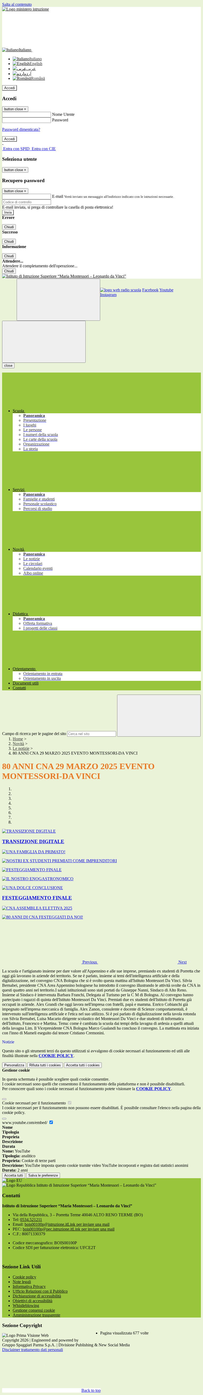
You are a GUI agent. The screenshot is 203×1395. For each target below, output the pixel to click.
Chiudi (9, 227)
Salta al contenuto (17, 4)
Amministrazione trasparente (36, 1315)
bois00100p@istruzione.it (67, 1224)
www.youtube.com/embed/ (25, 1122)
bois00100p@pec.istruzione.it (68, 1229)
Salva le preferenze (43, 1175)
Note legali (22, 1281)
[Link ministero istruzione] (25, 9)
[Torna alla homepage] (101, 276)
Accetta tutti (83, 1065)
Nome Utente (63, 114)
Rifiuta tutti (45, 1065)
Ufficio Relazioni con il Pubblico (40, 1291)
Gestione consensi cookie (34, 1310)
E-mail (57, 196)
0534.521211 (31, 1219)
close (8, 366)
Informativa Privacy (29, 1286)
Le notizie (21, 748)
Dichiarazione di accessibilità (37, 1296)
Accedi (9, 88)
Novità (18, 743)
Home (18, 739)
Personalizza (14, 1065)
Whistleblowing (26, 1305)
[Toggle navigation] (44, 342)
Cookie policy (24, 1277)
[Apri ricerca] (58, 300)
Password (60, 120)
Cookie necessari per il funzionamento (34, 1103)
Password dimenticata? (21, 129)
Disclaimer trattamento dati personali (32, 1349)
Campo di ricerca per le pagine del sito (34, 733)
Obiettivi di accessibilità (32, 1300)
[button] (50, 962)
